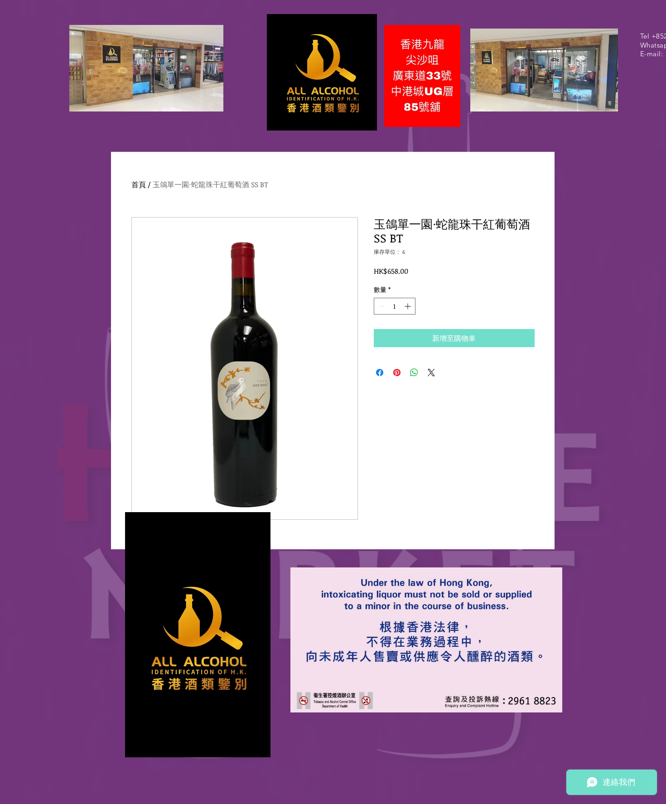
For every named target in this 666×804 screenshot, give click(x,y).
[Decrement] (380, 306)
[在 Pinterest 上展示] (396, 372)
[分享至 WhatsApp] (414, 372)
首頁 (138, 184)
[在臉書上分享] (379, 372)
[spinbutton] (394, 306)
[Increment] (408, 306)
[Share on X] (431, 372)
